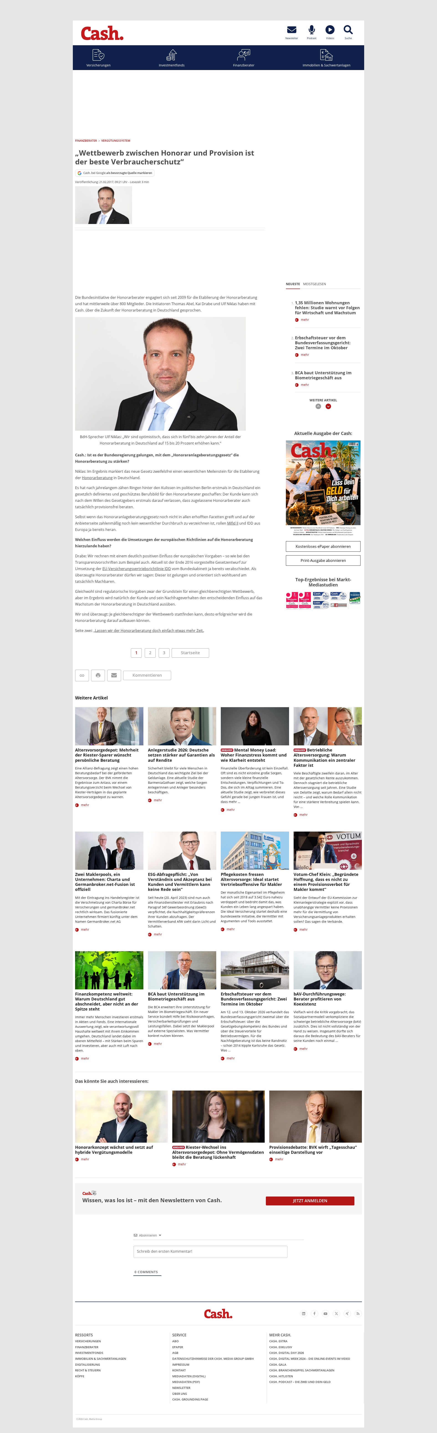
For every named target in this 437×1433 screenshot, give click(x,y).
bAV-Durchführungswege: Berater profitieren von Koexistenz (320, 999)
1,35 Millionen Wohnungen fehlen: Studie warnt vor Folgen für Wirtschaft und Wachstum (327, 307)
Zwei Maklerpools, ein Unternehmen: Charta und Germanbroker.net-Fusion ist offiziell (105, 882)
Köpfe (79, 1376)
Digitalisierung (87, 1365)
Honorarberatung (97, 477)
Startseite (190, 652)
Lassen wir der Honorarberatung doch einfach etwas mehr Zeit (149, 630)
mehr (305, 319)
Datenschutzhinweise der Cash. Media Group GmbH (213, 1359)
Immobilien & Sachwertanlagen (327, 65)
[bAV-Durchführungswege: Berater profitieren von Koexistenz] (328, 970)
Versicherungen (98, 65)
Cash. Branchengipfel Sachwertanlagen (301, 1370)
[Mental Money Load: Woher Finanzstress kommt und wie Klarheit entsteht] (255, 726)
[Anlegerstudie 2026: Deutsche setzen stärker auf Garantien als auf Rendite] (182, 726)
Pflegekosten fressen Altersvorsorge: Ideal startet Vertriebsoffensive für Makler (251, 879)
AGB (175, 1353)
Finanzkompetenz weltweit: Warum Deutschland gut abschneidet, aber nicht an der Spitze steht (106, 1001)
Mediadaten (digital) (189, 1376)
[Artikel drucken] (98, 675)
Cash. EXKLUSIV (280, 1347)
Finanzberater (243, 65)
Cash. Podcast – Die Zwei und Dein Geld (300, 1382)
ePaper (177, 1347)
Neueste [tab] (293, 284)
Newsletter (181, 1388)
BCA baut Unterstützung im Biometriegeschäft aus (323, 375)
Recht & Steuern (88, 1370)
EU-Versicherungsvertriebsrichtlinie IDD (136, 568)
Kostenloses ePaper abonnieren (323, 546)
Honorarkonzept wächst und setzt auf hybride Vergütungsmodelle (114, 1149)
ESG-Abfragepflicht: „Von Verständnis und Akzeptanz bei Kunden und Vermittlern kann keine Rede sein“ (180, 882)
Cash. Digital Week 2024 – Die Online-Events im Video (309, 1359)
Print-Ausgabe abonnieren (323, 560)
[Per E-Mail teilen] (114, 675)
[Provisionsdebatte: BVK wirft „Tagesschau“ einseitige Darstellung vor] (315, 1117)
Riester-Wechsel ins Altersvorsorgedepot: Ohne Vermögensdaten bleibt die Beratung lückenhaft (218, 1152)
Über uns (179, 1394)
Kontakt (179, 1370)
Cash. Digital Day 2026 (286, 1353)
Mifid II (232, 523)
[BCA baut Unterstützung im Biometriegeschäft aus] (182, 970)
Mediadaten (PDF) (186, 1382)
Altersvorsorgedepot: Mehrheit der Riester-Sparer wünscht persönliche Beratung (107, 755)
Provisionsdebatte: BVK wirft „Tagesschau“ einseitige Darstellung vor (313, 1149)
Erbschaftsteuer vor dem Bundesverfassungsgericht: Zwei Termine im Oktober (323, 342)
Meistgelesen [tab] (314, 284)
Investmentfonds (172, 65)
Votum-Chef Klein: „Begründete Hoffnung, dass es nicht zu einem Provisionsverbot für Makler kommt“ (326, 882)
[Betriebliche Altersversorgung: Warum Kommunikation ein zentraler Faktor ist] (328, 726)
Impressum (180, 1365)
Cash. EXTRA (278, 1341)
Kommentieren (147, 675)
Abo (175, 1341)
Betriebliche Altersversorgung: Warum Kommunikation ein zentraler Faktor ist (324, 757)
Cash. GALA (277, 1365)
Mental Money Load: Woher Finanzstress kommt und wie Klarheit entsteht (254, 755)
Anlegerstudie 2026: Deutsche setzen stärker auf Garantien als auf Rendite (181, 755)
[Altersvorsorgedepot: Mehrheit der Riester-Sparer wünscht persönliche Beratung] (109, 726)
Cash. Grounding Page (190, 1399)
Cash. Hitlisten (281, 1376)
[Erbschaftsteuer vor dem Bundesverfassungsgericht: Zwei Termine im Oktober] (255, 970)
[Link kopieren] (82, 675)
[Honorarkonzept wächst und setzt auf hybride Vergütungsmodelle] (121, 1117)
